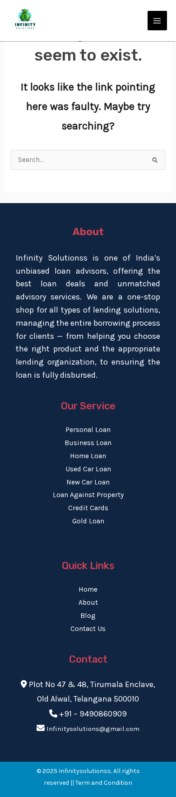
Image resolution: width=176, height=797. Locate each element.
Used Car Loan (88, 469)
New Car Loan (88, 482)
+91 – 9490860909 (93, 714)
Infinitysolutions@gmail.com (92, 729)
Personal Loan (88, 430)
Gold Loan (88, 521)
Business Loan (88, 443)
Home (88, 589)
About (88, 602)
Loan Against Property (88, 495)
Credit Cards (88, 508)
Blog (88, 616)
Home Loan (88, 456)
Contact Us (88, 629)
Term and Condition (103, 783)
